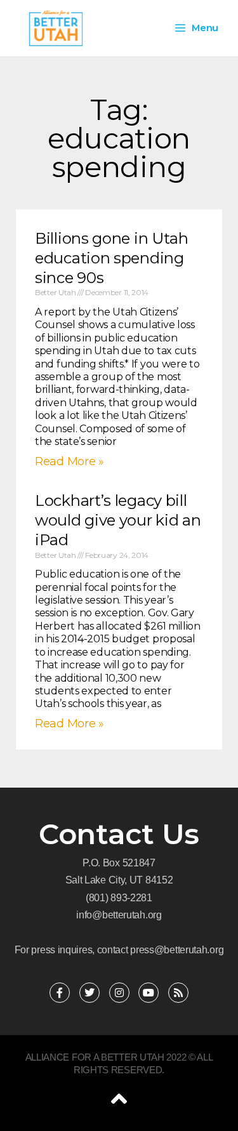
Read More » (69, 461)
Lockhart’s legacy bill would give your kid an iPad (118, 520)
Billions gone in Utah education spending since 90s (111, 258)
